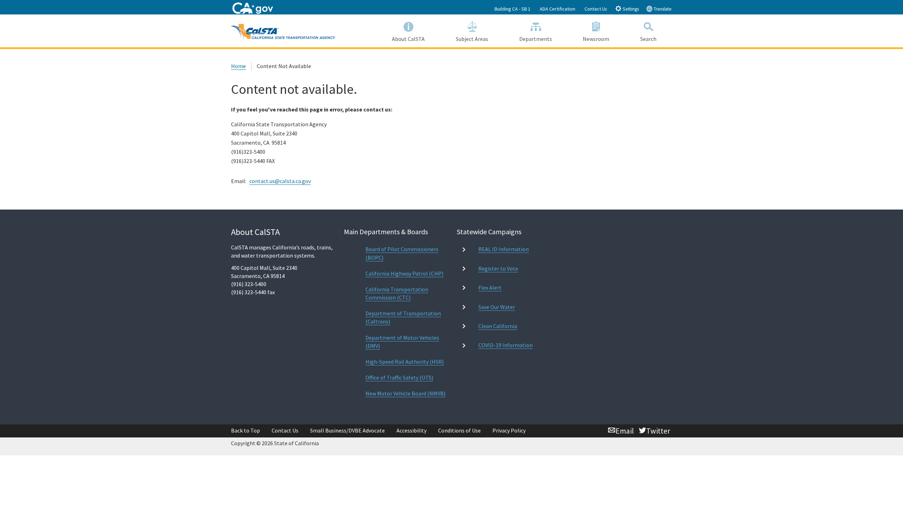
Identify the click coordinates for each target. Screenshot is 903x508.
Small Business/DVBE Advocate (347, 430)
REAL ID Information (503, 249)
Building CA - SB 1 (513, 9)
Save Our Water (496, 306)
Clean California (497, 325)
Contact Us (595, 9)
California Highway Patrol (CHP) (404, 273)
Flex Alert (490, 287)
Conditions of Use (459, 430)
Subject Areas (472, 38)
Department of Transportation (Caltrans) (403, 317)
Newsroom (596, 38)
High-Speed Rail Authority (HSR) (404, 361)
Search (648, 38)
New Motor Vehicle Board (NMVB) (405, 393)
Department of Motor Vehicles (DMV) (402, 341)
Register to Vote (498, 268)
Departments (535, 38)
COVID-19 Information (505, 345)
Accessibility (411, 430)
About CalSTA (408, 38)
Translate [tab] (662, 9)
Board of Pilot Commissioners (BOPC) (401, 253)
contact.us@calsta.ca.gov (280, 181)
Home (238, 65)
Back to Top (245, 430)
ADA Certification (557, 9)
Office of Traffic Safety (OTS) (399, 377)
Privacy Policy (509, 430)
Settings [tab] (630, 9)
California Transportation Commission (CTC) (396, 293)
